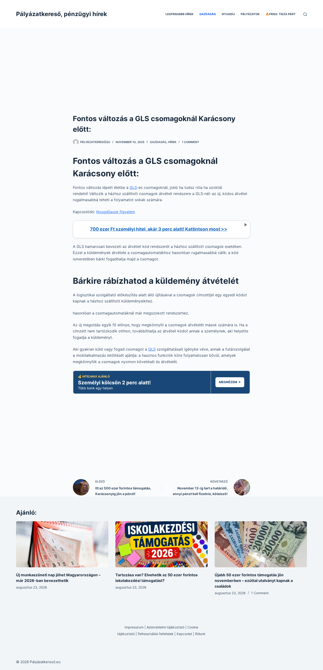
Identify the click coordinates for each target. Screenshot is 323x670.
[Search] (305, 14)
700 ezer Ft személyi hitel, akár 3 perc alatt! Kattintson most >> (158, 229)
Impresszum (134, 627)
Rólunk (200, 634)
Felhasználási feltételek (156, 634)
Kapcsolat (184, 634)
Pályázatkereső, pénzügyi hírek (61, 13)
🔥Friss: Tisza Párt (281, 14)
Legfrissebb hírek (179, 14)
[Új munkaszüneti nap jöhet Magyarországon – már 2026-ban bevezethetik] (62, 544)
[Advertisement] (161, 78)
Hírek (172, 142)
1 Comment (190, 142)
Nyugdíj (228, 14)
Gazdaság (207, 14)
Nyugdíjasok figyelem (115, 211)
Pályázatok (250, 14)
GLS (133, 187)
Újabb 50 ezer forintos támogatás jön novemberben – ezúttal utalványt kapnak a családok (254, 580)
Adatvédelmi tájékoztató (165, 627)
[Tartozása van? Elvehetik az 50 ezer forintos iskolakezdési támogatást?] (161, 544)
